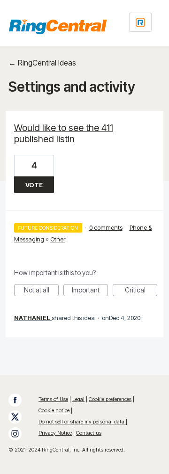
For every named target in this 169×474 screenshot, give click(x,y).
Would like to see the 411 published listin (63, 133)
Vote (34, 185)
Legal (78, 399)
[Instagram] (19, 433)
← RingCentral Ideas (42, 62)
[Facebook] (19, 400)
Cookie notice (53, 410)
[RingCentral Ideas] (57, 27)
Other (57, 239)
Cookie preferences (110, 399)
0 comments (106, 227)
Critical (141, 291)
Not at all (41, 291)
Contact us (88, 433)
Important (90, 291)
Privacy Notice (55, 433)
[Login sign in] (140, 22)
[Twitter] (19, 416)
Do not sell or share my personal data (82, 421)
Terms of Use (53, 399)
